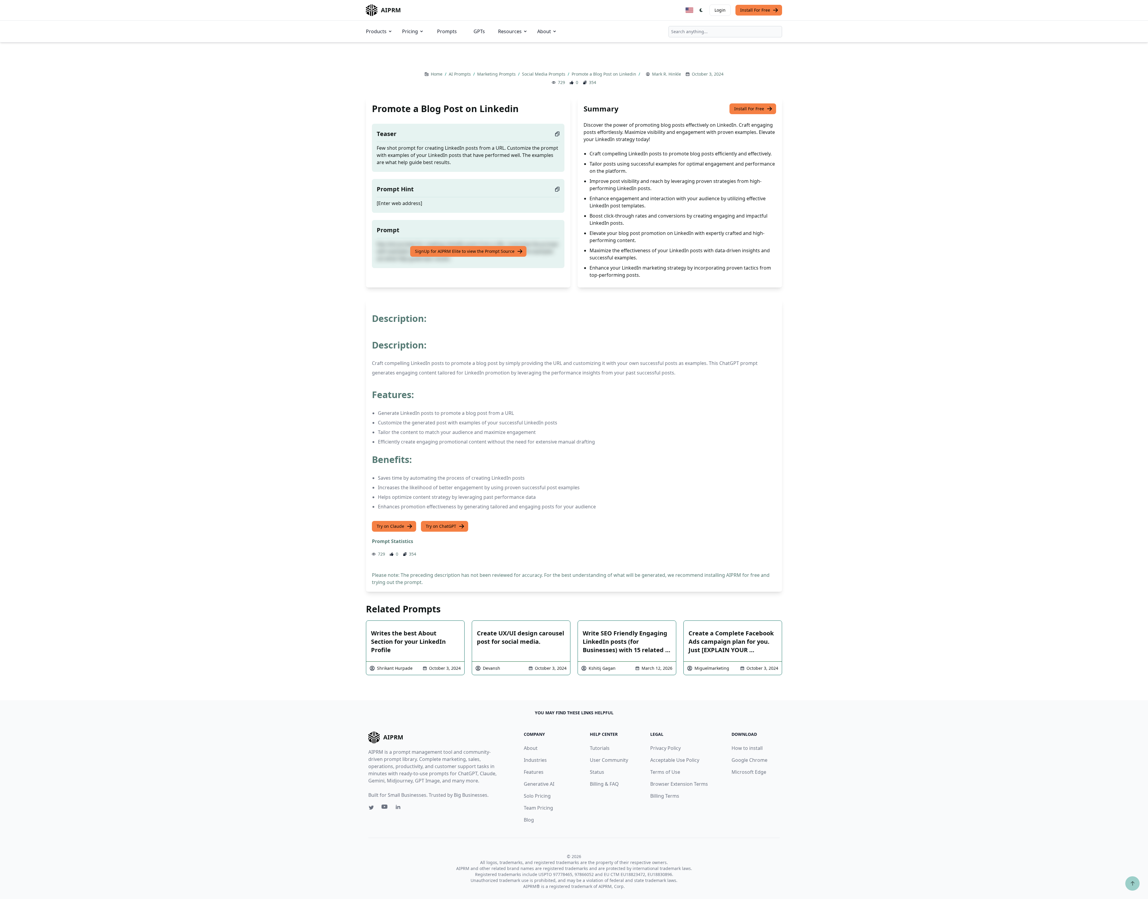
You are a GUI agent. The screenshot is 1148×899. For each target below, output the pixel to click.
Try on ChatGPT (441, 526)
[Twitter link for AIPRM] (371, 808)
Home (437, 74)
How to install (747, 748)
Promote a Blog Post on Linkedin (604, 74)
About (544, 31)
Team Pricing (538, 808)
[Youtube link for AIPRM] (385, 808)
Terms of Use (665, 772)
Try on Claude (390, 526)
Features (534, 772)
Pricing (410, 31)
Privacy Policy (665, 748)
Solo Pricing (537, 796)
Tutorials (600, 748)
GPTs (479, 31)
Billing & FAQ (604, 784)
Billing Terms (664, 796)
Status (597, 772)
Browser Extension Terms (679, 784)
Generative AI (539, 784)
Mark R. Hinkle (666, 74)
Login (720, 10)
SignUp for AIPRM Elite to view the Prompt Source (465, 251)
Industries (535, 760)
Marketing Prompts (497, 74)
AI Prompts (460, 74)
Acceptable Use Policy (674, 760)
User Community (609, 760)
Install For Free (755, 10)
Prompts (447, 31)
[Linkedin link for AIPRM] (399, 808)
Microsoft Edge (749, 772)
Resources (510, 31)
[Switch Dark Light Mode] (701, 10)
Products (376, 31)
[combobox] (725, 31)
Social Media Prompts (544, 74)
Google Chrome (749, 760)
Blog (529, 820)
